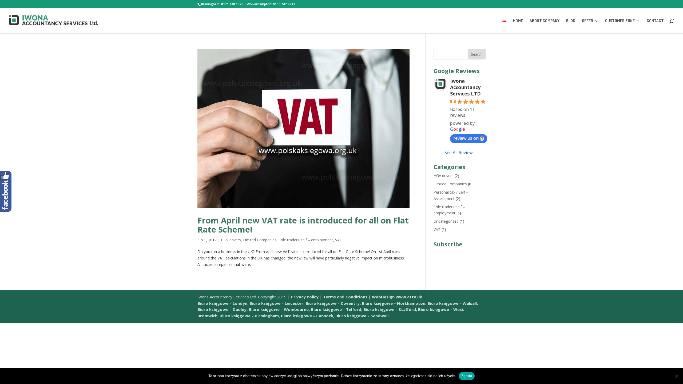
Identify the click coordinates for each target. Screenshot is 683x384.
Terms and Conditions (345, 296)
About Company (544, 21)
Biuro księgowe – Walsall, (452, 303)
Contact (655, 21)
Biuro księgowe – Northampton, (394, 303)
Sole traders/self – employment (306, 239)
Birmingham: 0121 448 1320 (222, 4)
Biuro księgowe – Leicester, (276, 303)
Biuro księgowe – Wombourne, (279, 309)
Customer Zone (620, 21)
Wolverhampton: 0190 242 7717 (271, 4)
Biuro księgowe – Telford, (336, 309)
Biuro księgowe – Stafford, (390, 309)
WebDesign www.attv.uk (397, 296)
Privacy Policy (305, 296)
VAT (338, 239)
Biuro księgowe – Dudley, (222, 309)
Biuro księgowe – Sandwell (361, 315)
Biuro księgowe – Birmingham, (250, 315)
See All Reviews (459, 152)
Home (518, 21)
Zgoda (466, 376)
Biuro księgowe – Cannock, (307, 315)
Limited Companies (259, 239)
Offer (587, 21)
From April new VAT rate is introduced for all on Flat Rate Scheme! (303, 225)
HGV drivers (231, 239)
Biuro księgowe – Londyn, (223, 303)
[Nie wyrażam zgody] (676, 376)
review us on (466, 138)
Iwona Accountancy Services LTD (465, 87)
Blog (570, 21)
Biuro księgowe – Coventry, (333, 303)
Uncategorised (446, 221)
